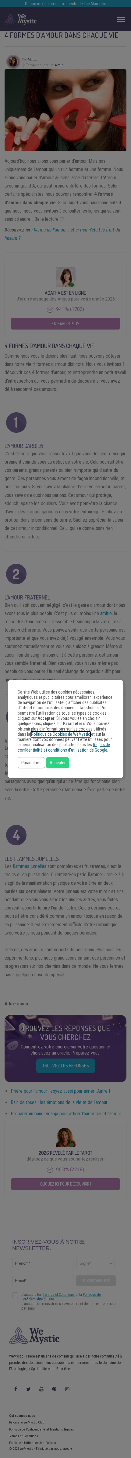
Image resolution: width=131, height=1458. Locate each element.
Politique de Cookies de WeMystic (60, 734)
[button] (31, 762)
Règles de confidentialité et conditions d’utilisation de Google (64, 747)
